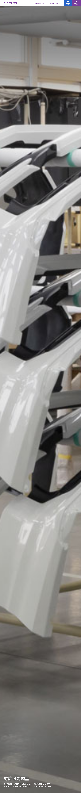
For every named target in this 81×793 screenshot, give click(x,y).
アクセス (58, 3)
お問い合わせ (76, 3)
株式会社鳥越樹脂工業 (11, 4)
